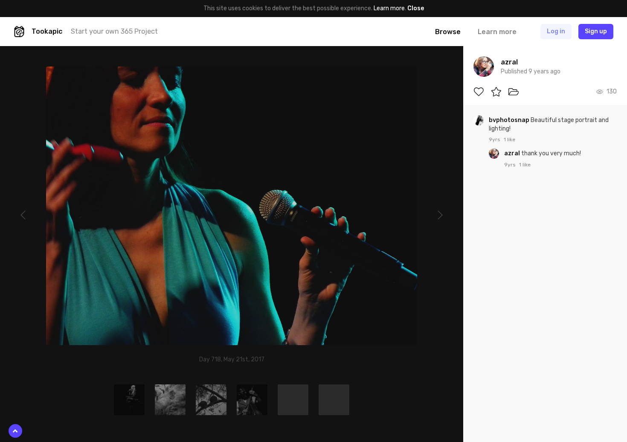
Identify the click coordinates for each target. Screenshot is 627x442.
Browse (448, 32)
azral (512, 153)
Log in (556, 31)
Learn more (389, 8)
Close (415, 8)
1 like (509, 139)
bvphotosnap (510, 120)
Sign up (596, 31)
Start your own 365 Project (114, 31)
